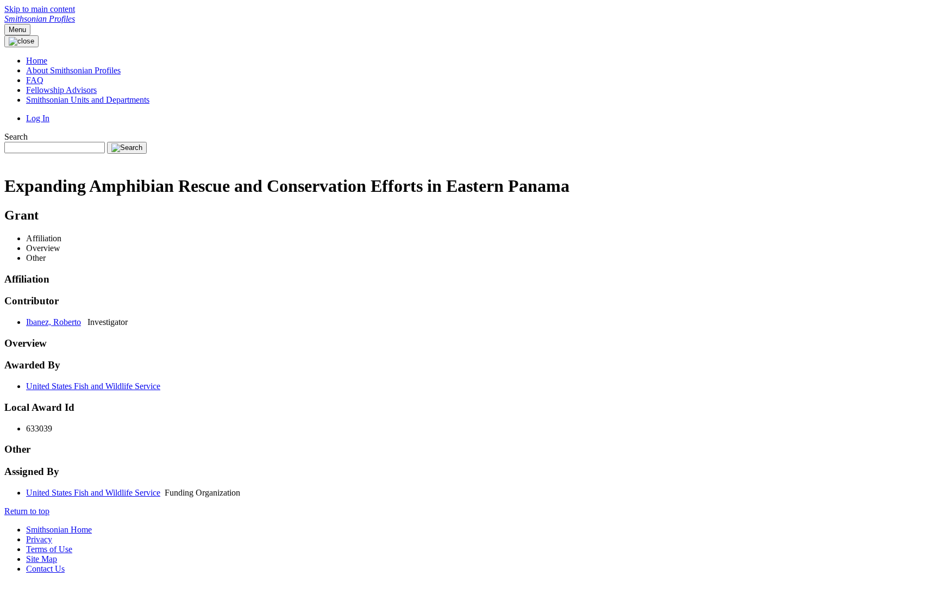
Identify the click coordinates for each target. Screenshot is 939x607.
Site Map (41, 559)
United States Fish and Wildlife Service (93, 386)
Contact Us (45, 568)
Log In (37, 118)
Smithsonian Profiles (39, 18)
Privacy (39, 539)
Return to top (26, 511)
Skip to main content (39, 9)
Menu (17, 30)
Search (16, 136)
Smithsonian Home (59, 529)
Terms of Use (49, 549)
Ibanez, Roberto (53, 322)
